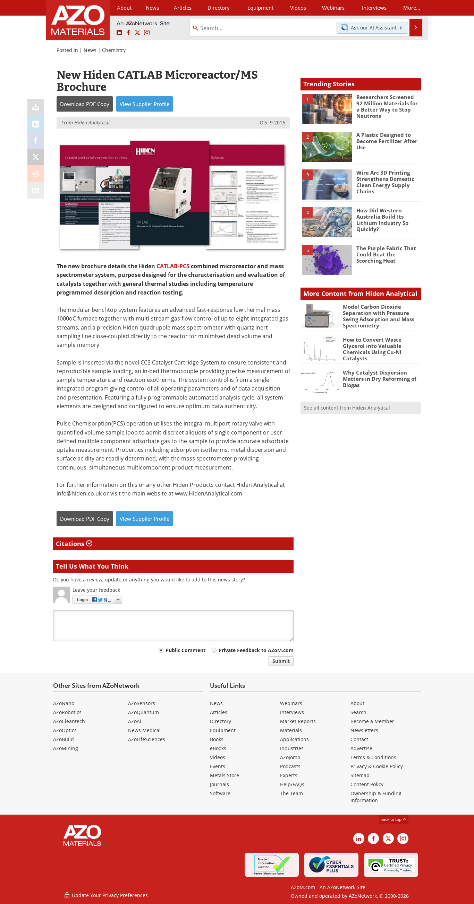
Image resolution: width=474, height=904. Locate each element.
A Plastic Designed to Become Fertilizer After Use (386, 141)
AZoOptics (65, 730)
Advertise (361, 748)
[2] (327, 146)
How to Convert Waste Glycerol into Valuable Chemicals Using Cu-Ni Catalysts (372, 349)
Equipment (223, 730)
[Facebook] (35, 140)
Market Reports (298, 721)
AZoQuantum (143, 712)
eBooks (218, 748)
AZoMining (65, 748)
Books (216, 739)
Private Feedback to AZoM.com (256, 650)
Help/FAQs (292, 784)
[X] (35, 157)
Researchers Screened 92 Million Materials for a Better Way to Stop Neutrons (387, 106)
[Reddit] (35, 173)
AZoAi (134, 721)
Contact (359, 739)
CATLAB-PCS (172, 266)
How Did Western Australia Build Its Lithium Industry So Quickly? (382, 219)
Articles (218, 712)
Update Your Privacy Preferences (109, 895)
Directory (219, 7)
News (90, 50)
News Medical (144, 730)
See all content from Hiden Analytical (347, 407)
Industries (292, 748)
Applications (294, 739)
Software (220, 793)
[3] (327, 184)
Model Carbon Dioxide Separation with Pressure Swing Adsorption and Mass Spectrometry (378, 316)
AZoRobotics (67, 712)
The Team (291, 793)
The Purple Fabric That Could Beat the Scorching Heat (386, 254)
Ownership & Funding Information (375, 797)
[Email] (35, 190)
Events (217, 766)
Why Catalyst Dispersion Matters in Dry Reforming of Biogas (379, 378)
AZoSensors (141, 703)
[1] (327, 108)
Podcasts (290, 766)
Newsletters (364, 730)
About (357, 703)
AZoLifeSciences (146, 739)
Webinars (291, 703)
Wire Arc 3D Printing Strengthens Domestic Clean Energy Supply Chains (385, 182)
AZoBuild (63, 739)
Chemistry (114, 50)
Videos (217, 757)
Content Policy (366, 784)
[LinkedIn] (35, 123)
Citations (71, 543)
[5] (327, 259)
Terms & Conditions (373, 757)
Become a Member (372, 721)
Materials (291, 730)
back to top (391, 819)
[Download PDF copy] (35, 107)
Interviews (292, 712)
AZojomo (290, 757)
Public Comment (185, 650)
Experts (288, 775)
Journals (219, 784)
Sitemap (360, 775)
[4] (327, 222)
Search (358, 712)
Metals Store (224, 775)
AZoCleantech (69, 721)
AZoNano (63, 703)
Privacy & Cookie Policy (376, 766)
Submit (281, 661)
